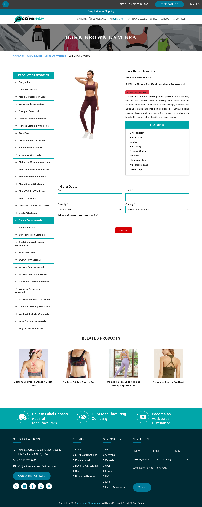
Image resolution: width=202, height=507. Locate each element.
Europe (108, 471)
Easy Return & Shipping (101, 11)
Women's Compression (31, 104)
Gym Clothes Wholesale (32, 140)
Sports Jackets (27, 227)
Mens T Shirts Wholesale (32, 191)
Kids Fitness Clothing (30, 147)
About (78, 449)
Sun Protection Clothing (32, 234)
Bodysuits (24, 82)
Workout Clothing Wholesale (34, 306)
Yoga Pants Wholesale (31, 328)
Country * (130, 204)
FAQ (155, 19)
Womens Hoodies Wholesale (34, 299)
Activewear (18, 55)
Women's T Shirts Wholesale (34, 281)
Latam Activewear (114, 487)
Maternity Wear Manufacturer (34, 162)
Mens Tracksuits (28, 198)
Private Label (139, 19)
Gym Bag (24, 133)
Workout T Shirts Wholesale (34, 314)
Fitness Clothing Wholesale (34, 126)
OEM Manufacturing (85, 455)
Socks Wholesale (28, 213)
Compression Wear (29, 89)
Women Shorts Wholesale (33, 274)
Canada (109, 460)
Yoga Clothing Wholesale (32, 321)
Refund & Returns (84, 476)
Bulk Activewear (34, 55)
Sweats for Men (27, 252)
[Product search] (5, 4)
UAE (107, 465)
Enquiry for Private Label (137, 92)
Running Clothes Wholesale (34, 205)
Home (83, 19)
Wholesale (99, 19)
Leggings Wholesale (30, 155)
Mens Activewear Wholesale (34, 169)
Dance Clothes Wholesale (33, 118)
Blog (166, 19)
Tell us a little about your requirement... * (78, 215)
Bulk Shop (118, 19)
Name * (61, 190)
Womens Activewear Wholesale (28, 290)
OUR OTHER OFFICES (31, 475)
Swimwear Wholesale (30, 260)
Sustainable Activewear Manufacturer (29, 244)
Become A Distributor (86, 465)
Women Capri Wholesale (32, 267)
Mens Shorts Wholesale (31, 184)
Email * (128, 190)
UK (106, 476)
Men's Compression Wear (32, 96)
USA (107, 449)
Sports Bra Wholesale (55, 55)
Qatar (107, 481)
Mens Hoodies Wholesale (32, 176)
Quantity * (63, 204)
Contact (180, 19)
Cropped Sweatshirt (29, 111)
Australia (109, 455)
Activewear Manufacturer (88, 503)
